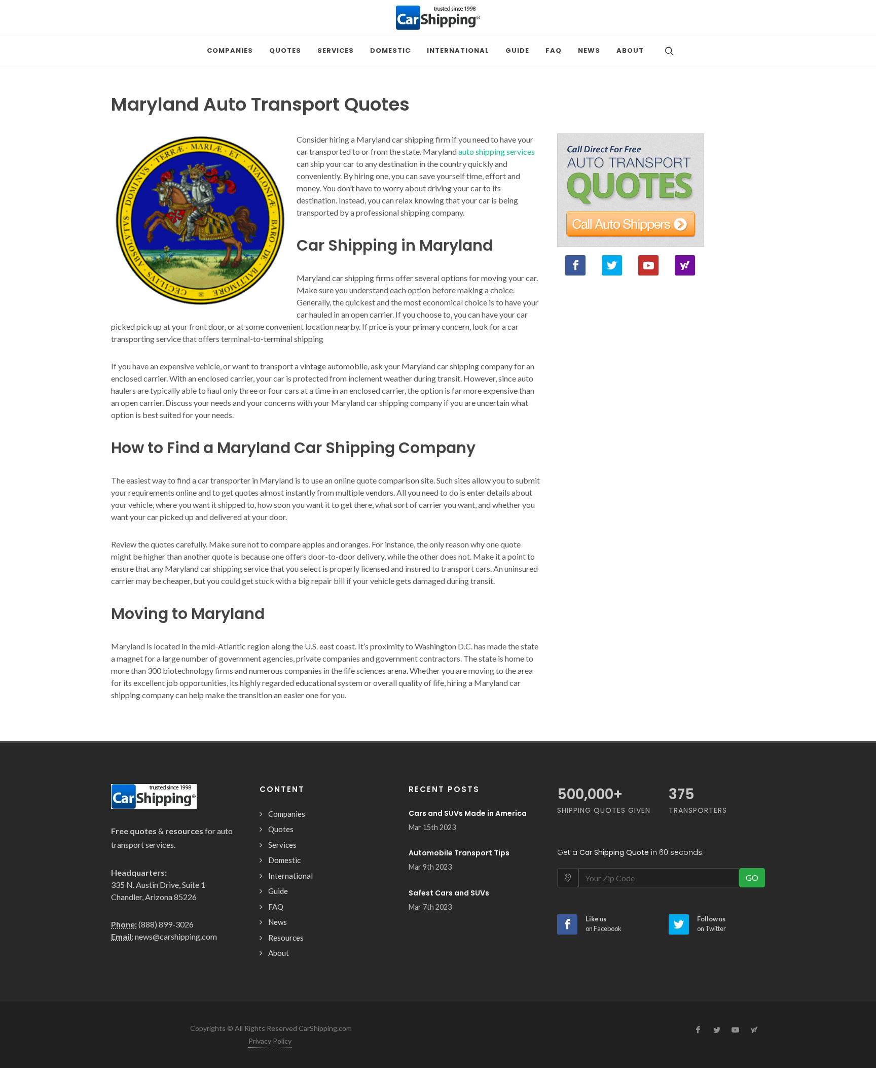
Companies (286, 813)
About (278, 952)
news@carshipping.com (176, 936)
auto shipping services (496, 151)
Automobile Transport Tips (459, 853)
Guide (278, 890)
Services (282, 844)
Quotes (281, 829)
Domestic (284, 860)
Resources (286, 937)
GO (752, 877)
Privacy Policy (269, 1041)
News (277, 921)
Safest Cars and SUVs (449, 893)
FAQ (275, 906)
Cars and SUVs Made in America (468, 813)
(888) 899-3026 (166, 924)
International (290, 875)
